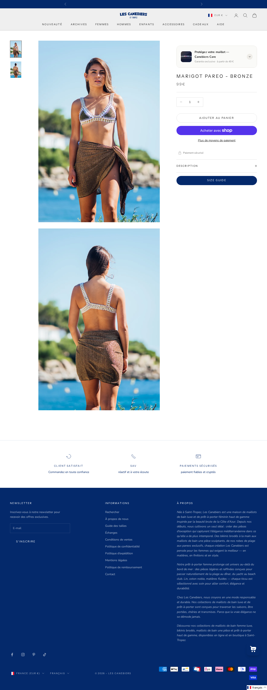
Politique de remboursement (123, 567)
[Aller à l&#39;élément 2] (16, 69)
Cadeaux (201, 24)
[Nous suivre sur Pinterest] (34, 654)
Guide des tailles (116, 526)
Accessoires (173, 24)
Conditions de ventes (118, 540)
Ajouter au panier (216, 118)
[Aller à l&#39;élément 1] (16, 49)
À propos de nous (116, 519)
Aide (221, 24)
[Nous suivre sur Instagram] (23, 654)
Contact (110, 574)
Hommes (124, 24)
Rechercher (112, 512)
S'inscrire (25, 541)
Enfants (146, 24)
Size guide (216, 180)
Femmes (102, 24)
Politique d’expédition (119, 553)
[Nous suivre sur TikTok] (45, 654)
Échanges (111, 533)
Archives (79, 24)
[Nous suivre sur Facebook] (12, 654)
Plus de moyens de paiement (217, 140)
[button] (257, 687)
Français (57, 673)
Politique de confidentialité (122, 546)
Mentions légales (116, 560)
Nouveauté (52, 24)
